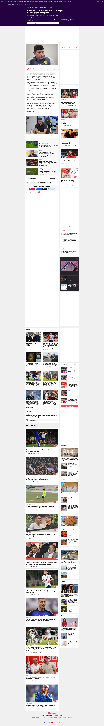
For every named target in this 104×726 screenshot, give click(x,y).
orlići (27, 182)
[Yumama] (65, 717)
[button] (56, 20)
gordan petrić (43, 182)
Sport (33, 7)
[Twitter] (67, 47)
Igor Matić (49, 182)
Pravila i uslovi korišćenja (49, 719)
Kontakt (43, 719)
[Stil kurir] (44, 717)
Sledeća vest (52, 178)
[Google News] (74, 47)
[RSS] (77, 47)
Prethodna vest (32, 178)
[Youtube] (69, 47)
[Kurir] (33, 717)
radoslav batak (36, 182)
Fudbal (36, 7)
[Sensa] (60, 717)
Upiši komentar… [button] (33, 420)
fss (30, 182)
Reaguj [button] (29, 453)
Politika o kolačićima (57, 719)
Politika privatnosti (67, 719)
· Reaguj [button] (29, 192)
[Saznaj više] (77, 259)
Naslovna (29, 7)
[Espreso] (37, 717)
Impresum (39, 719)
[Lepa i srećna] (51, 717)
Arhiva (62, 719)
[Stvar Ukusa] (70, 717)
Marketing (35, 719)
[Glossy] (47, 717)
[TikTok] (72, 47)
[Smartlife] (55, 717)
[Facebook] (62, 47)
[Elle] (41, 717)
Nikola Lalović (29, 19)
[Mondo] (4, 1)
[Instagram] (65, 47)
